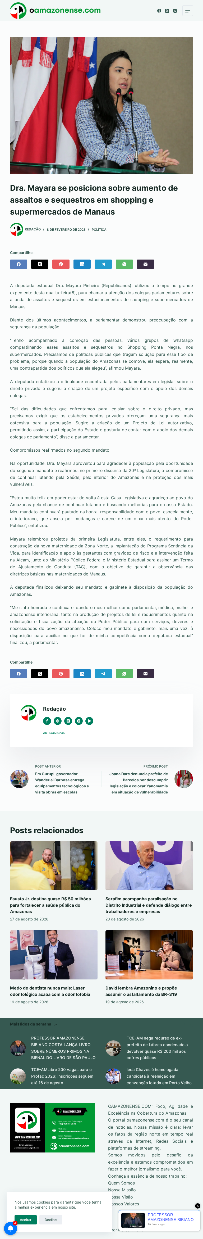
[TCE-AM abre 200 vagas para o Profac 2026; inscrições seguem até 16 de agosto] (18, 1076)
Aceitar (25, 1220)
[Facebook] (159, 11)
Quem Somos (121, 1183)
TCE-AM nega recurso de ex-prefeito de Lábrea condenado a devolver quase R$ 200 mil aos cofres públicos (157, 1048)
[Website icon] (58, 721)
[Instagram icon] (79, 721)
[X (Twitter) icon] (68, 721)
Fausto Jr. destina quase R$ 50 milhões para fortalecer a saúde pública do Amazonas (50, 905)
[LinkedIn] (82, 264)
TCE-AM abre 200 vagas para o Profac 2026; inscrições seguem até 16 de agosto (62, 1076)
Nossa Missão (122, 1189)
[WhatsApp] (124, 264)
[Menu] (187, 10)
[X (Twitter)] (167, 11)
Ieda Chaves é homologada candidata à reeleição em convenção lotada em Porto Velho (159, 1076)
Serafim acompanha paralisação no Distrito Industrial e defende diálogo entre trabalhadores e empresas (148, 905)
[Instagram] (175, 11)
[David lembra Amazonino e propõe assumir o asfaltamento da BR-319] (149, 954)
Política (99, 230)
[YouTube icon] (89, 721)
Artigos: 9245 (54, 733)
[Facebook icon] (47, 721)
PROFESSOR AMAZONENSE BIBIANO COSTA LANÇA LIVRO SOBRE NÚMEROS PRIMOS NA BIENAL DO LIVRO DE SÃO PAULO (63, 1048)
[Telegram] (103, 264)
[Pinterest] (61, 264)
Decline (51, 1220)
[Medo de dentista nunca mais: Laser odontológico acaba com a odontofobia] (54, 954)
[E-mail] (145, 264)
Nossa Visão (120, 1197)
